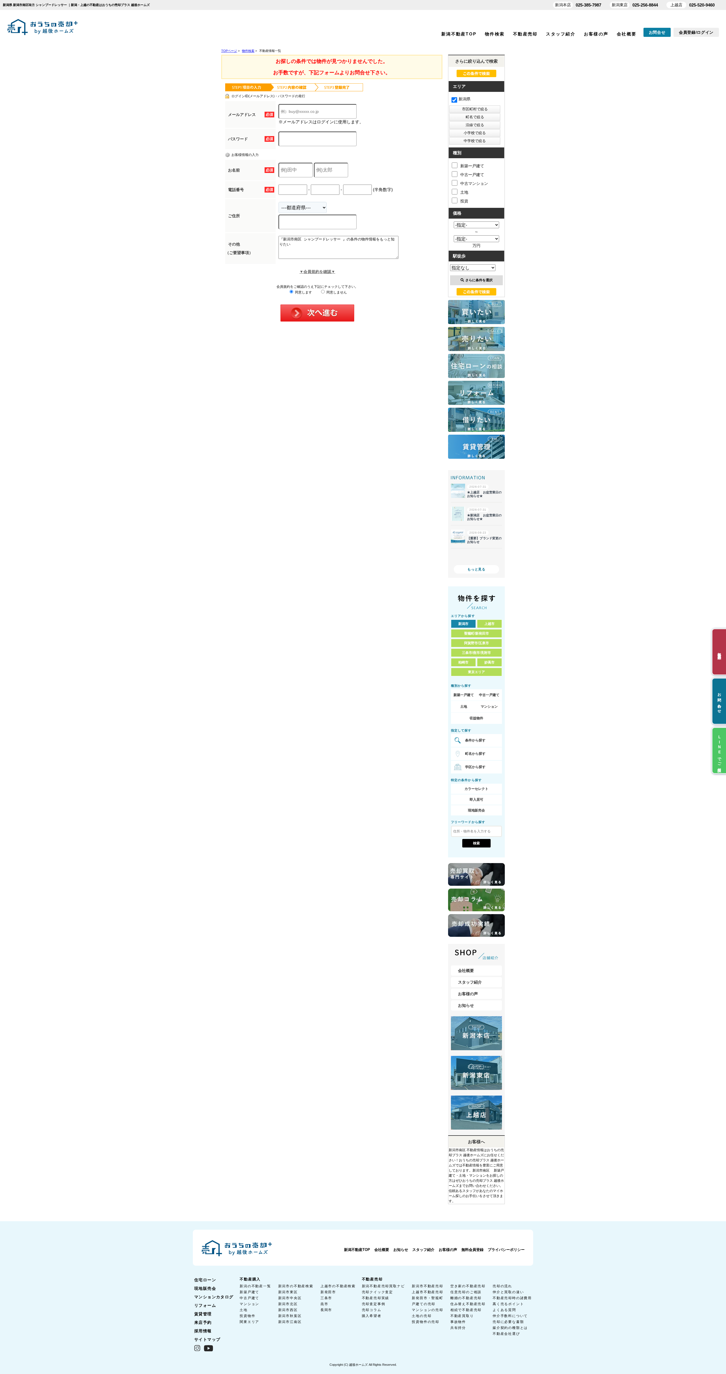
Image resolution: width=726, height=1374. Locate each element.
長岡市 (326, 1310)
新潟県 (464, 99)
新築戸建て (249, 1292)
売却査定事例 (373, 1304)
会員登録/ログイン (696, 32)
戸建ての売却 (423, 1304)
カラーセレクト (476, 789)
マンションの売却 (427, 1310)
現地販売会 (476, 810)
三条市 (326, 1298)
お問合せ (657, 32)
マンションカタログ (214, 1297)
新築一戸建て (472, 166)
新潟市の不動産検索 (295, 1286)
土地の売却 (421, 1316)
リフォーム (205, 1305)
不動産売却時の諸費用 (512, 1298)
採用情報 (203, 1331)
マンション (489, 707)
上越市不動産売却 (427, 1292)
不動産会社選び (506, 1334)
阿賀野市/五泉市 (476, 643)
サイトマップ (207, 1339)
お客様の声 (596, 33)
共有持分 (458, 1328)
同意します (303, 292)
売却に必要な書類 (508, 1322)
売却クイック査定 (377, 1292)
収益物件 (476, 718)
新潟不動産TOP (458, 33)
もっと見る (476, 569)
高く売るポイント (508, 1304)
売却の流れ (502, 1286)
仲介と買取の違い (508, 1292)
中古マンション (474, 183)
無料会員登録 (472, 1250)
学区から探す (475, 767)
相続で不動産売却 (466, 1310)
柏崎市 (463, 662)
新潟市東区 (288, 1292)
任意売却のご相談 (466, 1292)
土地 (464, 192)
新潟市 (463, 624)
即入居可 (476, 800)
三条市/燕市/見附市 (476, 653)
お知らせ (466, 1005)
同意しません (336, 292)
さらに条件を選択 (479, 280)
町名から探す (475, 754)
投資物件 (247, 1316)
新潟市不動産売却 (427, 1286)
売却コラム (371, 1310)
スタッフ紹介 (560, 33)
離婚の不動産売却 (466, 1298)
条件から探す (475, 740)
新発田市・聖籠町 (427, 1298)
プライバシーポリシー (506, 1250)
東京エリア (476, 672)
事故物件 (458, 1322)
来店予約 (203, 1322)
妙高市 (489, 662)
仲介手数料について (510, 1316)
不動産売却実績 (375, 1298)
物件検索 (495, 33)
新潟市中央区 (290, 1298)
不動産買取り (462, 1316)
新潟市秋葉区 (290, 1316)
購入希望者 (371, 1316)
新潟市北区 (288, 1304)
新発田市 (328, 1292)
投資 (464, 201)
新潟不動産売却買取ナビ (383, 1286)
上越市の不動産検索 (338, 1286)
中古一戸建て (472, 174)
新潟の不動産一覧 (255, 1286)
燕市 (324, 1304)
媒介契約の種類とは (510, 1328)
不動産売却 (525, 33)
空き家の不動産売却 (468, 1286)
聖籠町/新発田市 (476, 633)
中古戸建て (249, 1298)
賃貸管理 (203, 1314)
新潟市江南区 (290, 1322)
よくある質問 (504, 1310)
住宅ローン (205, 1280)
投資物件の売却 (425, 1322)
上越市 (489, 624)
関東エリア (249, 1322)
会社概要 (626, 33)
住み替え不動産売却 (468, 1304)
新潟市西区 (288, 1310)
